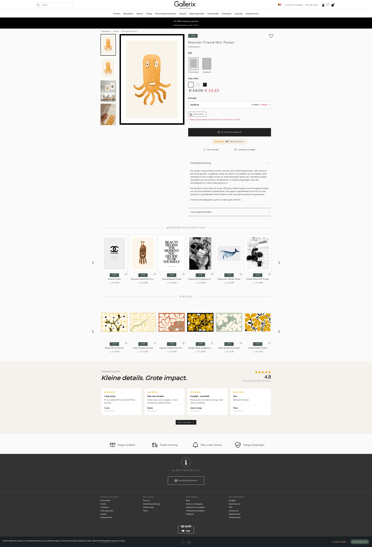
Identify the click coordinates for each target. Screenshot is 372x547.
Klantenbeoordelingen (152, 504)
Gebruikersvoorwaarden (195, 511)
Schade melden (235, 517)
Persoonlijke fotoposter (165, 13)
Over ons (146, 500)
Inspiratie (238, 13)
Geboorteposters (196, 13)
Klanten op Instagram (194, 504)
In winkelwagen (231, 132)
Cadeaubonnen (187, 480)
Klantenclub (233, 511)
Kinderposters (194, 47)
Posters (116, 13)
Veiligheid (190, 514)
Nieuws (139, 13)
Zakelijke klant (234, 514)
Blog (188, 500)
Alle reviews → (186, 422)
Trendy (149, 13)
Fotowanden (213, 13)
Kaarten (182, 13)
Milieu (145, 511)
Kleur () (193, 78)
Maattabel (198, 114)
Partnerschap (148, 507)
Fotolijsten (226, 13)
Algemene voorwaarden (195, 507)
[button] (38, 5)
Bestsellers (128, 13)
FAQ (230, 507)
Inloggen (232, 500)
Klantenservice (252, 13)
